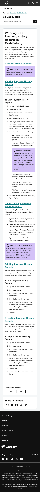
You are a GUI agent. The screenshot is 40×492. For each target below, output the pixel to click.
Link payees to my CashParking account (18, 63)
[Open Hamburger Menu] (2, 3)
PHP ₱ (34, 455)
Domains (13, 13)
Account (4, 435)
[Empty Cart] (36, 3)
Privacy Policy (19, 466)
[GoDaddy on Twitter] (16, 460)
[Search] (35, 21)
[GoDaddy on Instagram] (7, 460)
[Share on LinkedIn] (16, 405)
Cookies (28, 466)
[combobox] (18, 21)
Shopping (4, 440)
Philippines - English (8, 455)
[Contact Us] (29, 3)
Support (4, 420)
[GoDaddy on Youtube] (21, 460)
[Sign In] (33, 3)
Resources (4, 425)
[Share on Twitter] (21, 405)
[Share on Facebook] (12, 405)
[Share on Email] (7, 405)
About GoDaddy (6, 416)
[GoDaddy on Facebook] (2, 460)
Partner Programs (7, 430)
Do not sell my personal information (20, 470)
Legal (11, 466)
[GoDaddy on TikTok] (12, 460)
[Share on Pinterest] (26, 405)
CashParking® (22, 13)
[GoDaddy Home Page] (9, 446)
